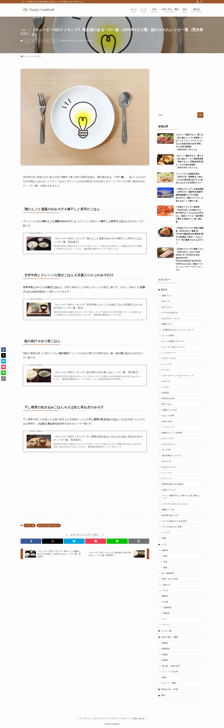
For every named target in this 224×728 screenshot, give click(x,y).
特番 (164, 538)
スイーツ (166, 625)
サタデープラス (169, 358)
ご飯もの (166, 585)
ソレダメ (166, 387)
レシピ (164, 544)
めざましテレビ (169, 467)
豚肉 (165, 556)
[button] (31, 541)
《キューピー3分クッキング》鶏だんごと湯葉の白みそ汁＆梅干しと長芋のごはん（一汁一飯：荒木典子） (98, 240)
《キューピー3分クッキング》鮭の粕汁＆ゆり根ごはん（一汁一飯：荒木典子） (96, 372)
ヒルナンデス (168, 438)
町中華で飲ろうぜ (170, 515)
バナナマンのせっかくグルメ (175, 504)
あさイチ (166, 301)
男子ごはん (167, 404)
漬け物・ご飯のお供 (171, 666)
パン (164, 619)
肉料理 (165, 550)
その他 (165, 602)
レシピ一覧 (29, 41)
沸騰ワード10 (168, 510)
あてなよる (167, 307)
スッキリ (166, 370)
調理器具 (166, 649)
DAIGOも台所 (168, 398)
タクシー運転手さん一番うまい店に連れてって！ (181, 497)
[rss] (197, 1)
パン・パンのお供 (170, 672)
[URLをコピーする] (138, 541)
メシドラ (166, 533)
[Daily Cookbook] (39, 10)
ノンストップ (168, 427)
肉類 (164, 677)
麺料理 (165, 596)
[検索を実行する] (200, 115)
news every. (167, 421)
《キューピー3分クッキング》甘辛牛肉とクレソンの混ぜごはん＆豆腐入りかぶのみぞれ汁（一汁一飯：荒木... (98, 306)
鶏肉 (165, 567)
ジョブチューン (169, 353)
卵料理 (166, 613)
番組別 (164, 289)
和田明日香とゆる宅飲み (173, 484)
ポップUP (166, 450)
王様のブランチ (169, 490)
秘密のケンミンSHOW (172, 433)
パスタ (165, 590)
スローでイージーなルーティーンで (178, 376)
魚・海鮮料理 (168, 573)
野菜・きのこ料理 (170, 579)
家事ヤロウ (167, 324)
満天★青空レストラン (172, 456)
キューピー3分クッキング (47, 41)
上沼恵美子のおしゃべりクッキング (178, 330)
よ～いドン (167, 473)
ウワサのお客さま (170, 313)
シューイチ (167, 364)
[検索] (201, 1)
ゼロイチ (166, 381)
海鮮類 (165, 660)
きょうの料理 (168, 336)
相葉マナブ (167, 296)
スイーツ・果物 (169, 683)
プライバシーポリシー (119, 718)
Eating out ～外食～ (170, 689)
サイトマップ (101, 718)
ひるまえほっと (169, 444)
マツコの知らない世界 (172, 527)
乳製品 (165, 654)
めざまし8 (166, 461)
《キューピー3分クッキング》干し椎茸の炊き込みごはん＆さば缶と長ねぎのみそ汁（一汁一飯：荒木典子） (98, 438)
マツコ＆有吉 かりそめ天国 (174, 521)
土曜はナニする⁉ (169, 410)
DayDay (165, 393)
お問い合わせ (138, 718)
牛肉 (165, 562)
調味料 (165, 643)
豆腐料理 (167, 608)
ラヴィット (167, 478)
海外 (163, 695)
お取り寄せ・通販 (169, 637)
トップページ (85, 718)
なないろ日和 (168, 416)
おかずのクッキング (171, 318)
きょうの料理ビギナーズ (173, 341)
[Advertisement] (85, 492)
